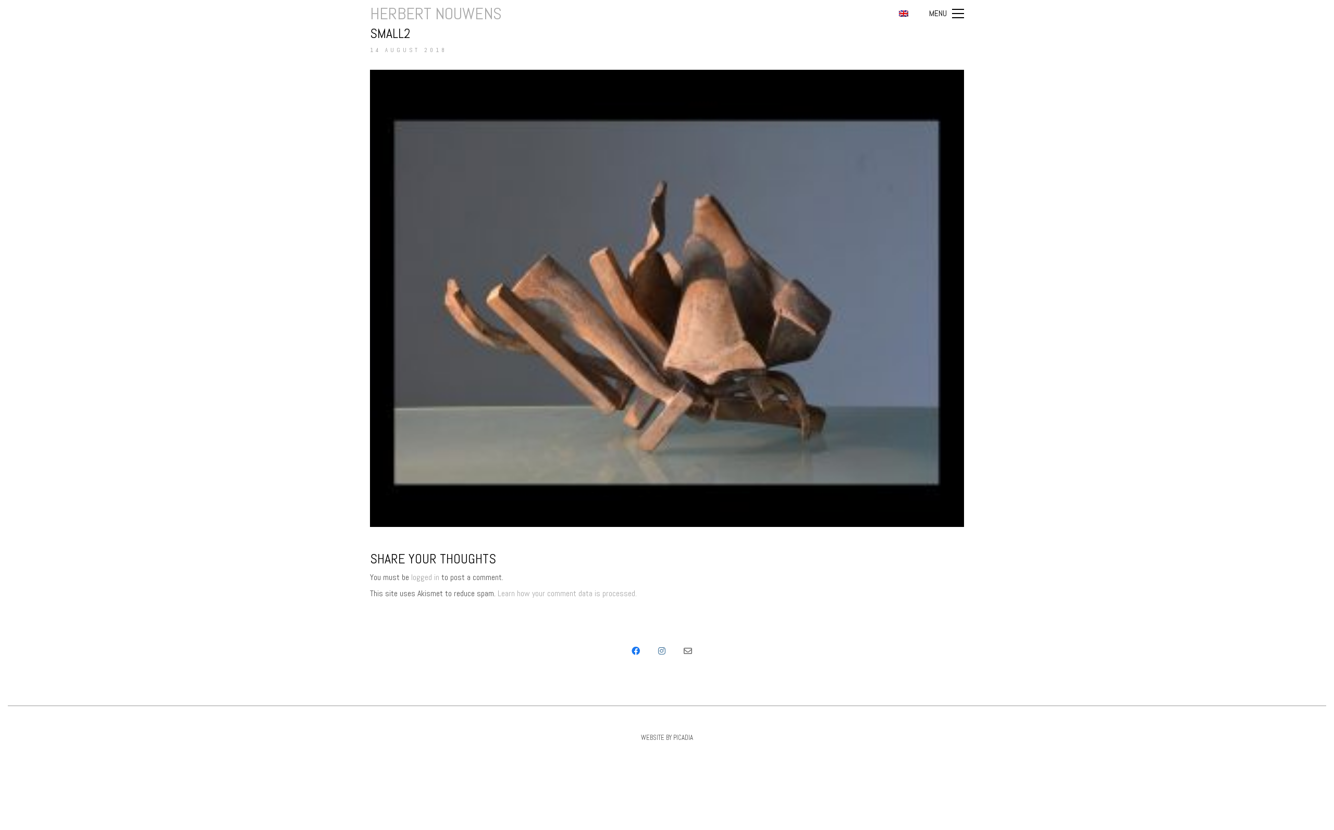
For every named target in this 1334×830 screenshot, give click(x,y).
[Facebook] (635, 650)
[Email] (687, 650)
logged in (425, 577)
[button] (946, 13)
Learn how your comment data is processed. (567, 593)
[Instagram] (661, 650)
